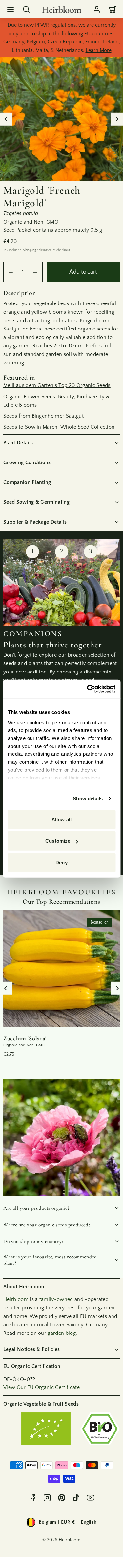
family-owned (56, 1299)
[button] (10, 9)
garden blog (62, 1333)
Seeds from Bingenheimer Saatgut (43, 416)
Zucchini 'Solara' (24, 1038)
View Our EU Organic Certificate (41, 1387)
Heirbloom (16, 1299)
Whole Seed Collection (87, 427)
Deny (61, 862)
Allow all (61, 819)
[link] (97, 9)
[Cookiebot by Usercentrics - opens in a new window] (87, 689)
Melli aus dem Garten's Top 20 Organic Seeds (57, 385)
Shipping (29, 250)
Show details (88, 798)
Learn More (99, 50)
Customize (57, 841)
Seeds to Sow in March (30, 427)
